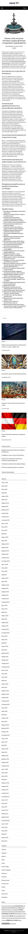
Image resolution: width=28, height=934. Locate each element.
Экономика (4, 897)
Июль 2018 (4, 772)
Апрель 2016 (5, 837)
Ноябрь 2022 (5, 626)
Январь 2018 (5, 786)
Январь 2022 (5, 656)
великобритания (18, 905)
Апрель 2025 (5, 537)
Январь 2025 (5, 547)
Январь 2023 (5, 622)
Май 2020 (4, 714)
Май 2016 (4, 834)
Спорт (3, 890)
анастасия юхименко (8, 905)
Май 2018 (4, 779)
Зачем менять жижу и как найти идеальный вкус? (14, 373)
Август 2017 (5, 800)
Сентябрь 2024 (5, 561)
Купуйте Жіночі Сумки (9, 285)
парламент (4, 917)
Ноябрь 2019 (5, 731)
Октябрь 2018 (5, 766)
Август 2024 (5, 564)
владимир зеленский (7, 907)
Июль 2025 (4, 527)
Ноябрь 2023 (5, 595)
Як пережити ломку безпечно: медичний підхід (13, 464)
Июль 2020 (4, 707)
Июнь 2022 (4, 639)
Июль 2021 (4, 673)
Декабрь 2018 (5, 759)
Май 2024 (4, 574)
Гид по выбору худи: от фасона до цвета (14, 290)
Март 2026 (4, 499)
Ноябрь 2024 (5, 554)
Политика (4, 876)
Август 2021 (5, 670)
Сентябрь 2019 (5, 735)
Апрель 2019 (5, 748)
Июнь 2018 (4, 776)
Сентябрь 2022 (5, 632)
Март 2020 (4, 721)
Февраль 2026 (5, 503)
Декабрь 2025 (5, 509)
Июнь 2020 (4, 711)
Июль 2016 (4, 827)
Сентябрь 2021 (5, 667)
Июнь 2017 (4, 806)
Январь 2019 (5, 755)
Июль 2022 (4, 636)
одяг (20, 915)
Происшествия (5, 880)
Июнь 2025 (4, 530)
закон (13, 909)
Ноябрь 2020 (5, 697)
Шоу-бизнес (5, 894)
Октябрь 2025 (5, 516)
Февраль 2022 (5, 653)
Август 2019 (5, 738)
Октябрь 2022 (5, 629)
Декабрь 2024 (5, 550)
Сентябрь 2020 (5, 704)
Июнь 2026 (4, 489)
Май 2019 (4, 745)
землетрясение (4, 911)
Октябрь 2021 (5, 663)
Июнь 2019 (4, 742)
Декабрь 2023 (5, 591)
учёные (11, 923)
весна (24, 905)
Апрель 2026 (5, 496)
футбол (14, 923)
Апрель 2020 (5, 718)
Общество (4, 873)
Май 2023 (4, 612)
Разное (3, 341)
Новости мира (5, 866)
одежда (17, 915)
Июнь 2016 (4, 830)
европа (23, 907)
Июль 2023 (4, 605)
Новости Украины (6, 870)
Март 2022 (4, 649)
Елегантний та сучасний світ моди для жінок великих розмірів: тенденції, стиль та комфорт (14, 279)
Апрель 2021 (5, 684)
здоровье (20, 909)
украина (6, 923)
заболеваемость (8, 909)
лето (22, 913)
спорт (3, 920)
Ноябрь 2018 (5, 762)
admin (14, 48)
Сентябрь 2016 (5, 820)
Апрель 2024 (5, 578)
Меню (25, 8)
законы (16, 909)
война (13, 907)
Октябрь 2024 (5, 557)
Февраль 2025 (5, 544)
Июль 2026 (4, 486)
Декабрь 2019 (5, 728)
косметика (12, 913)
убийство (19, 920)
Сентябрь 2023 (5, 602)
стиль (5, 920)
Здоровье (4, 853)
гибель (16, 907)
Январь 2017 (5, 813)
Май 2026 (4, 492)
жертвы (3, 909)
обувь (14, 915)
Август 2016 (5, 824)
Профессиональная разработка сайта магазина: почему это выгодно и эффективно (14, 238)
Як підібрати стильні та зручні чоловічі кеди (13, 455)
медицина (7, 915)
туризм (15, 920)
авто (3, 905)
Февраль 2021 (5, 690)
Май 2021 (4, 680)
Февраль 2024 (5, 585)
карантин (21, 911)
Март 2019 (4, 752)
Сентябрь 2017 (5, 796)
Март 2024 (4, 581)
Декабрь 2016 (5, 817)
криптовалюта (18, 913)
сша (8, 920)
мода (11, 916)
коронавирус (5, 913)
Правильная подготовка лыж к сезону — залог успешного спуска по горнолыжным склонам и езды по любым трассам (15, 306)
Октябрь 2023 (5, 598)
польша (7, 917)
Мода (3, 859)
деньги (20, 907)
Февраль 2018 (5, 783)
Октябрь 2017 (5, 793)
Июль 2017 (4, 803)
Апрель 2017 (5, 810)
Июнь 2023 (4, 608)
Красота (4, 856)
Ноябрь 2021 (5, 660)
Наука (3, 863)
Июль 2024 (4, 568)
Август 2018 (5, 769)
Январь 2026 (5, 506)
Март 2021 (4, 687)
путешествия (18, 918)
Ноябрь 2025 (5, 513)
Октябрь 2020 (5, 701)
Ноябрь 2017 (5, 789)
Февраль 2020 (5, 725)
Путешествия (5, 883)
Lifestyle (4, 849)
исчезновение (15, 911)
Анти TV (14, 3)
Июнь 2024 (4, 571)
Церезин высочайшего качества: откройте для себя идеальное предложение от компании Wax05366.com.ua (15, 265)
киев (24, 911)
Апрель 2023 (5, 615)
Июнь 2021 (4, 677)
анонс (13, 905)
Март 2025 (4, 540)
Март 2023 (4, 619)
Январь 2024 (5, 588)
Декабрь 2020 (5, 694)
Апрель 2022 (5, 646)
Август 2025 (5, 523)
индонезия (10, 911)
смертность (23, 917)
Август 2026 (5, 482)
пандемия (23, 915)
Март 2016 (4, 841)
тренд (11, 920)
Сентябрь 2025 (5, 520)
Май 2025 (4, 533)
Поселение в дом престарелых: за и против (13, 467)
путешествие (12, 918)
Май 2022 (4, 643)
